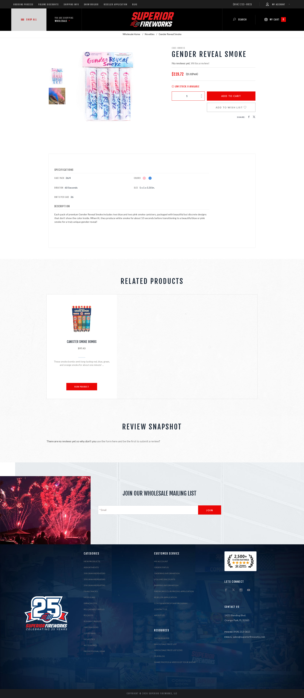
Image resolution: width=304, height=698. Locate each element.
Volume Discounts (48, 4)
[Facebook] (225, 590)
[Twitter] (233, 590)
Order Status (161, 567)
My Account (161, 561)
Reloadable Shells (94, 609)
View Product (81, 387)
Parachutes (90, 603)
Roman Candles (92, 621)
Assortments (91, 567)
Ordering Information (167, 573)
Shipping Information (166, 585)
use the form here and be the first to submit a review (128, 441)
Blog (134, 4)
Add (231, 96)
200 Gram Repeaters (94, 585)
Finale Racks (91, 591)
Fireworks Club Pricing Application (174, 591)
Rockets (88, 615)
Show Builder (91, 4)
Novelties (89, 639)
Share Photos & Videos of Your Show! (175, 662)
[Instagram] (241, 590)
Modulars (89, 597)
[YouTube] (248, 590)
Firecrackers (91, 627)
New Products (92, 561)
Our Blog (159, 656)
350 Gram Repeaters (94, 579)
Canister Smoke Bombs (82, 342)
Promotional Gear (94, 651)
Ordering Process (23, 4)
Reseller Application (115, 4)
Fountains (90, 633)
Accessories (90, 645)
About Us (159, 615)
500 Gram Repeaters (94, 573)
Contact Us (160, 609)
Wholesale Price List (165, 644)
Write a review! (200, 63)
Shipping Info (71, 4)
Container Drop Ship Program (170, 603)
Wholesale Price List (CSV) (168, 650)
